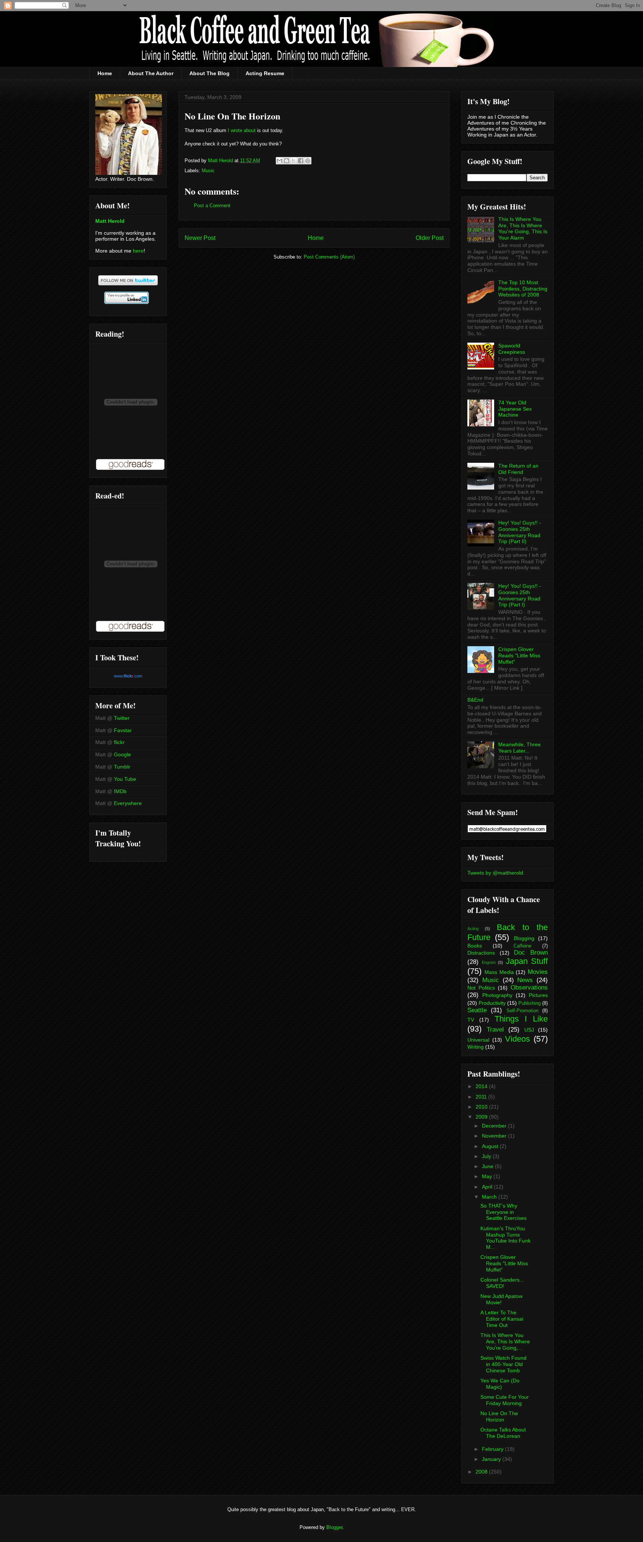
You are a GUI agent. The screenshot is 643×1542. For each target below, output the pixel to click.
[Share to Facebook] (300, 160)
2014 (482, 1086)
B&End (475, 700)
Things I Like (521, 1018)
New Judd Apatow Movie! (501, 1299)
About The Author (150, 73)
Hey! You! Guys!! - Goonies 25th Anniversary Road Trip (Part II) (519, 532)
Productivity (492, 1003)
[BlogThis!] (286, 160)
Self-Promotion (522, 1010)
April (488, 1187)
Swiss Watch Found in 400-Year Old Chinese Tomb (503, 1364)
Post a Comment (212, 205)
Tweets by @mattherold (495, 873)
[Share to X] (293, 160)
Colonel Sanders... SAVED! (502, 1283)
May (487, 1176)
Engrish (489, 962)
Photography (497, 995)
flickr (119, 742)
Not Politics (481, 988)
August (491, 1146)
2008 (482, 1472)
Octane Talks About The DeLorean (503, 1433)
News (525, 980)
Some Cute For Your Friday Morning (504, 1400)
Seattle (477, 1010)
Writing (475, 1047)
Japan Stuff (527, 961)
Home (104, 73)
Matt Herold (110, 221)
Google (122, 754)
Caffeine (522, 946)
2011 (482, 1097)
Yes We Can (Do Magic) (499, 1384)
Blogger (334, 1527)
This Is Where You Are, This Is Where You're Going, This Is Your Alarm (522, 228)
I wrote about (242, 130)
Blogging (524, 938)
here (138, 251)
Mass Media (499, 972)
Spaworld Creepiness (511, 349)
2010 (482, 1107)
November (495, 1136)
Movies (538, 971)
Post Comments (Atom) (329, 257)
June (488, 1166)
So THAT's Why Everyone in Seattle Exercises (503, 1212)
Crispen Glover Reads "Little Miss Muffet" (519, 655)
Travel (495, 1029)
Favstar (123, 730)
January (492, 1459)
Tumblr (122, 767)
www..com (128, 676)
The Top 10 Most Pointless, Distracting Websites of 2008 (522, 288)
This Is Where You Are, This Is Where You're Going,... (505, 1341)
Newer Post (200, 238)
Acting (473, 928)
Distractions (481, 953)
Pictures (538, 995)
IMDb (120, 791)
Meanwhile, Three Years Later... (519, 747)
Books (474, 946)
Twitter (121, 718)
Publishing (529, 1003)
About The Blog (209, 73)
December (495, 1126)
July (487, 1156)
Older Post (430, 238)
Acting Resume (265, 73)
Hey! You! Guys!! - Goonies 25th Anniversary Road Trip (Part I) (519, 595)
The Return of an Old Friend (518, 469)
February (493, 1449)
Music (208, 170)
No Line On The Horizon (499, 1416)
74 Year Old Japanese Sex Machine (515, 409)
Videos (517, 1039)
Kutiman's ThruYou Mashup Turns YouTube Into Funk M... (505, 1237)
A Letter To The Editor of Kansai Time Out (501, 1318)
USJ (529, 1030)
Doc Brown (531, 952)
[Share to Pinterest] (307, 160)
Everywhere (128, 803)
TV (470, 1020)
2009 (482, 1117)
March (490, 1197)
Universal (478, 1040)
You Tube (125, 779)
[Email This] (279, 160)
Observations (529, 987)
